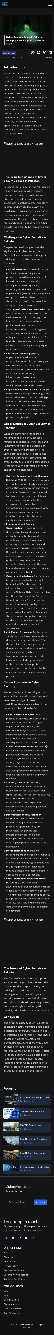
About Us (8, 1257)
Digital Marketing (12, 1304)
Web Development (13, 1308)
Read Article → (27, 1101)
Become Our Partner (14, 1270)
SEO (6, 1290)
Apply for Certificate (14, 1279)
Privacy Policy (11, 1265)
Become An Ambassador (16, 1274)
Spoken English (11, 1299)
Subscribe (40, 1202)
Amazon (8, 1295)
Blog (6, 1252)
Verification (10, 1261)
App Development (13, 1313)
